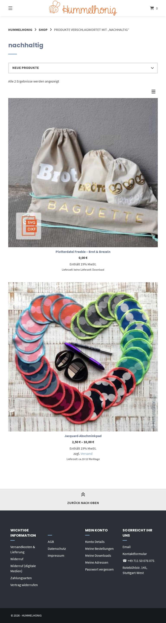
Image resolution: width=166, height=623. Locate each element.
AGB (51, 541)
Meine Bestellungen (99, 548)
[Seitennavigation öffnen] (18, 8)
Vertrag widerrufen (24, 585)
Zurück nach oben (83, 503)
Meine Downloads (98, 555)
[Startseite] (83, 8)
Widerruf (16, 559)
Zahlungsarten (21, 578)
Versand (87, 453)
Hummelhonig (20, 29)
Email (127, 547)
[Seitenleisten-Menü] (154, 92)
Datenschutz (57, 548)
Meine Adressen (96, 562)
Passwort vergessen (99, 569)
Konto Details (95, 541)
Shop (43, 29)
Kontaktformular (135, 554)
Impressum (56, 555)
